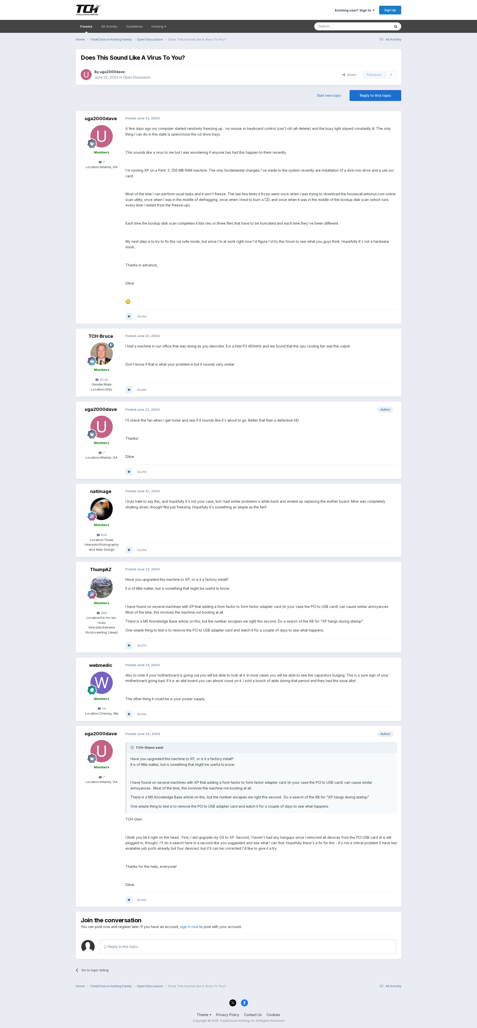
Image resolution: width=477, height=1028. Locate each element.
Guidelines (134, 26)
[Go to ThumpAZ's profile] (101, 587)
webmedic (100, 665)
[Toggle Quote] (132, 747)
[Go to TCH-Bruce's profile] (101, 354)
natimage (100, 491)
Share (350, 75)
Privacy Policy (227, 1015)
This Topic (376, 26)
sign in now (189, 927)
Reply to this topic (375, 95)
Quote (142, 316)
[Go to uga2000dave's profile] (86, 74)
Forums (86, 26)
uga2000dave (112, 72)
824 (103, 535)
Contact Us (253, 1015)
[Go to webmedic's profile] (101, 683)
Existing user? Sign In (354, 10)
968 (103, 613)
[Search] (395, 26)
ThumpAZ (101, 569)
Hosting (158, 26)
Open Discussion (137, 77)
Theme (203, 1015)
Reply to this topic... (123, 946)
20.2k (103, 380)
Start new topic (329, 95)
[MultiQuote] (128, 316)
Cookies (273, 1015)
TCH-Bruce (100, 336)
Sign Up (390, 10)
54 (103, 708)
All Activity (109, 26)
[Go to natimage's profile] (101, 509)
